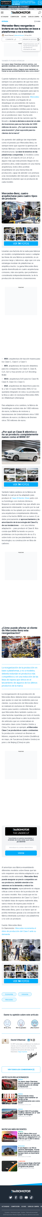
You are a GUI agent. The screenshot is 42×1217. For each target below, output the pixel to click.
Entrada (5, 21)
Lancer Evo (22, 9)
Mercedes (34, 97)
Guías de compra (33, 16)
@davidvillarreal (19, 35)
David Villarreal (9, 35)
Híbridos (20, 1131)
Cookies (23, 1212)
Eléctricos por (13, 6)
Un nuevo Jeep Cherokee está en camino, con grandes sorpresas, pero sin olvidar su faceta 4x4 (20, 65)
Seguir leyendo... (23, 1052)
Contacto (7, 1212)
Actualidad (4, 16)
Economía (9, 994)
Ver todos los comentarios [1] (21, 1069)
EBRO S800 (31, 9)
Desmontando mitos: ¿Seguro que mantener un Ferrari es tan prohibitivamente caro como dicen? (20, 70)
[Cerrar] (39, 44)
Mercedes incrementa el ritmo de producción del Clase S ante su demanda (19, 931)
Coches (23, 16)
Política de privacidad (31, 1212)
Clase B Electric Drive (20, 498)
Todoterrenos (5, 9)
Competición (15, 16)
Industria (25, 994)
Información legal (15, 1212)
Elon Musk (14, 9)
